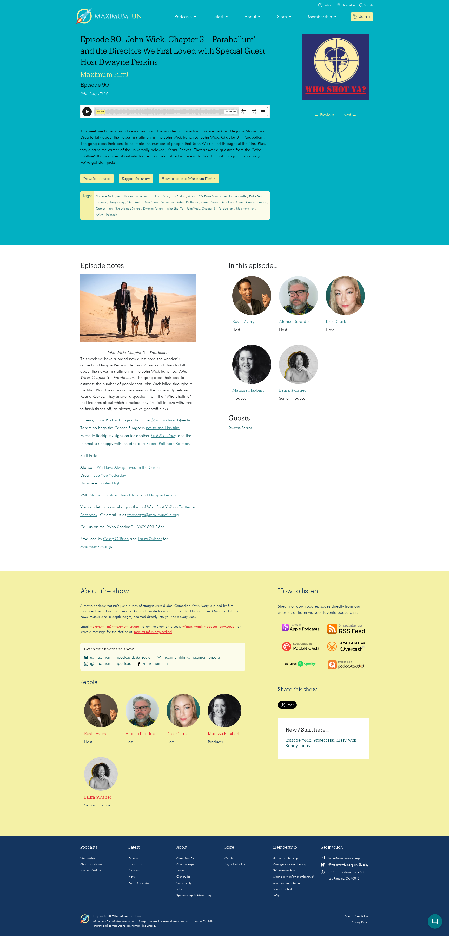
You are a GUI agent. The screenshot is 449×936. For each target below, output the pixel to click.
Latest (218, 17)
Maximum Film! (104, 74)
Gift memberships (284, 870)
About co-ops (185, 864)
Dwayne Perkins (153, 208)
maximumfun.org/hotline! (153, 632)
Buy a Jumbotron (235, 864)
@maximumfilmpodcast (111, 664)
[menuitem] (185, 17)
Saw (166, 196)
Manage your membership (290, 864)
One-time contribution (287, 883)
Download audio (96, 178)
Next (349, 115)
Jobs (179, 889)
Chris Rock (134, 202)
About (250, 17)
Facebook (88, 515)
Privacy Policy (360, 922)
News (132, 876)
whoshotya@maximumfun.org (153, 515)
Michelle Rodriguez (109, 196)
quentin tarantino (148, 196)
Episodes (134, 858)
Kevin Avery (243, 321)
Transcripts (135, 864)
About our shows (91, 864)
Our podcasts (89, 858)
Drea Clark (151, 202)
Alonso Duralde (256, 202)
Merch (228, 858)
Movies (129, 196)
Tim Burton (178, 196)
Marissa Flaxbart (248, 390)
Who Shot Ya (175, 208)
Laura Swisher (150, 539)
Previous (324, 115)
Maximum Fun (245, 208)
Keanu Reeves (210, 202)
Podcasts (183, 17)
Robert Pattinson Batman (167, 444)
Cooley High (104, 208)
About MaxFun (185, 858)
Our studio (183, 876)
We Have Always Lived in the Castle (223, 196)
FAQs (276, 895)
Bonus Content (282, 889)
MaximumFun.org (95, 547)
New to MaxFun (90, 870)
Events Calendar (139, 883)
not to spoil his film (163, 428)
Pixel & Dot (361, 916)
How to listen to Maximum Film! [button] (187, 178)
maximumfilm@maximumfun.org (114, 626)
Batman (101, 202)
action (192, 196)
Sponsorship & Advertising (193, 895)
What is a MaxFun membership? (294, 876)
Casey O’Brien (116, 539)
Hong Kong (117, 202)
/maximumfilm (155, 664)
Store (282, 17)
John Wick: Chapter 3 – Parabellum (210, 208)
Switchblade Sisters (128, 208)
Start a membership (285, 858)
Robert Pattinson (188, 202)
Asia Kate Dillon (232, 202)
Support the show (136, 178)
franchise (163, 420)
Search (368, 5)
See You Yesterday (110, 475)
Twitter (184, 507)
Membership (320, 17)
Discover (134, 870)
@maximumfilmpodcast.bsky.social (208, 626)
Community (183, 883)
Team (180, 870)
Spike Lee (168, 202)
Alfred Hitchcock (106, 215)
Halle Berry (257, 196)
